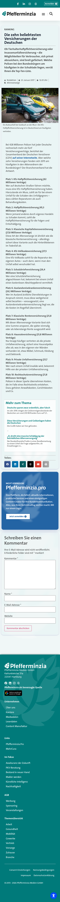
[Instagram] (14, 683)
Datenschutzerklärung (44, 875)
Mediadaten (12, 716)
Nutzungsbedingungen (43, 870)
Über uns (10, 707)
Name (8, 594)
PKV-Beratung (13, 767)
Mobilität (10, 833)
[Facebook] (5, 683)
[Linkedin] (10, 683)
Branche (10, 857)
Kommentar (11, 558)
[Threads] (18, 683)
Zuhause (10, 852)
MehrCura (11, 748)
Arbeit (9, 824)
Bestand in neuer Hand (18, 772)
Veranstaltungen (14, 810)
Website (8, 616)
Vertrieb (10, 843)
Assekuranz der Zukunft (18, 762)
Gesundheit (12, 829)
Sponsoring (11, 805)
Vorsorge (10, 847)
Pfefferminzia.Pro (15, 744)
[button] (43, 14)
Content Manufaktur (16, 726)
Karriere (10, 712)
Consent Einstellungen (19, 870)
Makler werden (13, 776)
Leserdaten (11, 721)
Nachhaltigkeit (13, 786)
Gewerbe (10, 838)
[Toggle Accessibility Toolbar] (53, 895)
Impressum (26, 875)
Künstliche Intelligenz (17, 781)
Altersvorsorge (13, 83)
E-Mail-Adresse (12, 605)
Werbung (10, 800)
